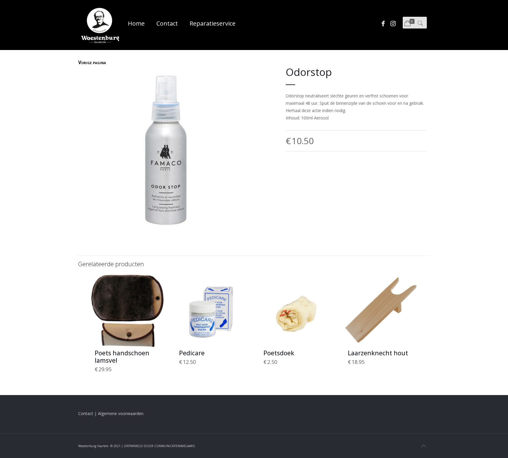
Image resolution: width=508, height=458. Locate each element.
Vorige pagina (92, 62)
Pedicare (192, 353)
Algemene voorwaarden (120, 413)
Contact (85, 413)
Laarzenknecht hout (378, 353)
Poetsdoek (278, 353)
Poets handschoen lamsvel (122, 356)
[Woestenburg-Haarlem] (100, 25)
